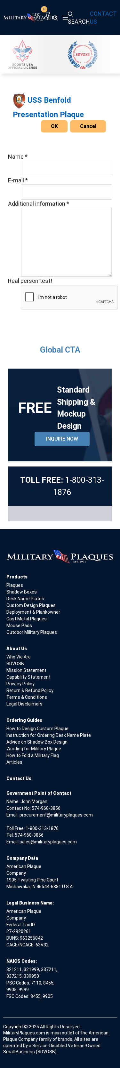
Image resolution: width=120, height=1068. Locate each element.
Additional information (38, 203)
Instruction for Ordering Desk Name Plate (48, 735)
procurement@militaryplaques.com (56, 814)
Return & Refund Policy (29, 690)
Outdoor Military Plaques (31, 632)
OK (54, 126)
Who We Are (18, 656)
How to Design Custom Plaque (37, 728)
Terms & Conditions (26, 697)
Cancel (88, 126)
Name (18, 156)
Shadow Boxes (21, 591)
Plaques (14, 585)
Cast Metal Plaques (26, 618)
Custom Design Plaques (31, 605)
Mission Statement (26, 670)
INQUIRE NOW (62, 439)
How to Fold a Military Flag (32, 755)
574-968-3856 (46, 808)
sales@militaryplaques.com (48, 841)
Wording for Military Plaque (33, 748)
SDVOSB (15, 663)
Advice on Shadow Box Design (37, 742)
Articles (14, 762)
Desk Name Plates (25, 598)
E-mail (18, 180)
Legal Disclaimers (24, 703)
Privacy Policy (20, 683)
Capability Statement (28, 677)
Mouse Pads (19, 625)
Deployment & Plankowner (33, 612)
